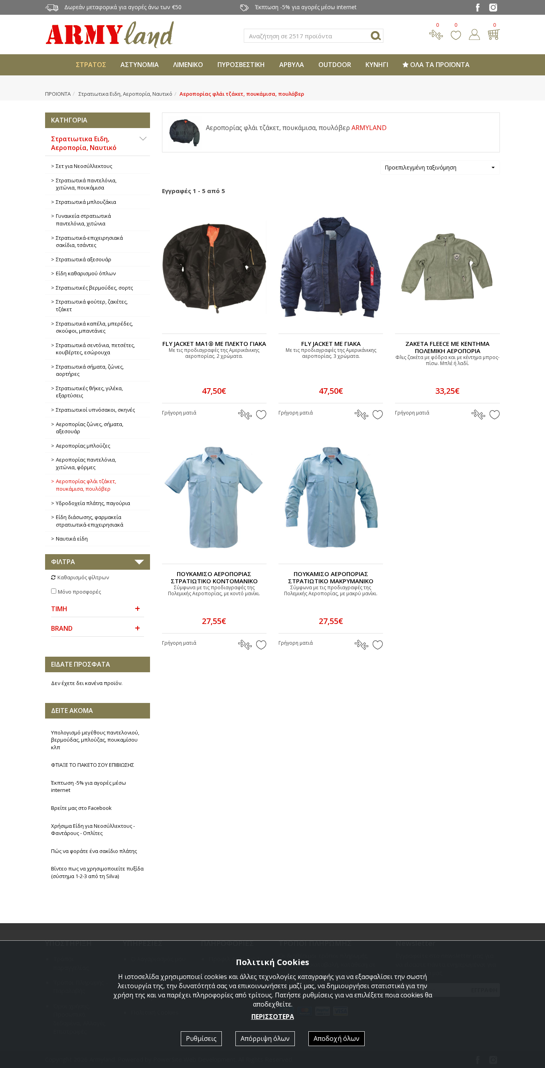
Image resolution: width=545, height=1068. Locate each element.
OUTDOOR (334, 64)
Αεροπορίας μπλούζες (83, 445)
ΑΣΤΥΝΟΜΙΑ (139, 64)
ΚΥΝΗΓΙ (376, 64)
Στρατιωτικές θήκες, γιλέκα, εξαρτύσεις (89, 392)
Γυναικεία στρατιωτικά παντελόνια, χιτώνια (83, 219)
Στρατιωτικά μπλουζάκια (86, 201)
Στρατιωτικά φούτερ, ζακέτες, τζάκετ (92, 305)
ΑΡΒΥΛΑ (291, 64)
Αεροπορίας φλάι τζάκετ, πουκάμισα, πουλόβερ (86, 485)
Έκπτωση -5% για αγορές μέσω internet (88, 786)
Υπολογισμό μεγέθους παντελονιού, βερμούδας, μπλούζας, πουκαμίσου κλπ (95, 740)
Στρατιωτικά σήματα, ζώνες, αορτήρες (90, 370)
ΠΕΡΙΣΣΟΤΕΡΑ (272, 1016)
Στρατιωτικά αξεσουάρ (83, 259)
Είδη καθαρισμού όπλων (86, 273)
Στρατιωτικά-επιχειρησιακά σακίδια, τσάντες (89, 241)
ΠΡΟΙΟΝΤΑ (58, 93)
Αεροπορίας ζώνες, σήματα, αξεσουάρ (89, 427)
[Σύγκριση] (436, 34)
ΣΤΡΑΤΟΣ (91, 64)
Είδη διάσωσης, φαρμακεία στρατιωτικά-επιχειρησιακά (89, 520)
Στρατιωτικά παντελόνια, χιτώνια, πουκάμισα (86, 184)
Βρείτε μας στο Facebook (81, 807)
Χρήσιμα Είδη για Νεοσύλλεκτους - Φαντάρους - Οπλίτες (93, 829)
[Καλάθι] (494, 34)
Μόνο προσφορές (79, 591)
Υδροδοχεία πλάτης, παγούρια (93, 503)
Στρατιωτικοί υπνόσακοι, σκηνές (95, 409)
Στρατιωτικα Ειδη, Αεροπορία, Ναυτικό (125, 93)
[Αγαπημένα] (455, 34)
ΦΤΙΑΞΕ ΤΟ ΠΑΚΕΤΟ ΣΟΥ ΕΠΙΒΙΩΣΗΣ (92, 764)
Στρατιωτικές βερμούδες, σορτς (94, 287)
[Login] (474, 34)
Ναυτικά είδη (72, 538)
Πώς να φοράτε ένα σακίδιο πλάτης (94, 851)
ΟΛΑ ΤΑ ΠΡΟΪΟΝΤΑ (439, 64)
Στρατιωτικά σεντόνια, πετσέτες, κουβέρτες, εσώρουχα (95, 349)
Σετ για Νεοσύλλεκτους (84, 166)
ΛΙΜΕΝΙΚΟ (188, 64)
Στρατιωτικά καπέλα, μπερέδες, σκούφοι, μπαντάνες (94, 327)
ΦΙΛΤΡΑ (63, 561)
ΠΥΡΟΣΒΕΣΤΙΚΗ (241, 64)
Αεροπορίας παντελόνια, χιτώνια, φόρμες (86, 463)
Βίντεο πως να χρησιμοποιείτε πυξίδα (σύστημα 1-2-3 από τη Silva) (97, 872)
